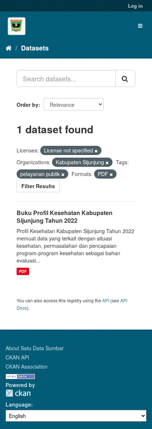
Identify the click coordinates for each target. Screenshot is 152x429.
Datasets (35, 48)
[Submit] (125, 78)
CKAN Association (27, 366)
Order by (27, 104)
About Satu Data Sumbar (35, 348)
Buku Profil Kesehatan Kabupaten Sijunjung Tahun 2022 (65, 216)
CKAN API (17, 357)
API (105, 300)
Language (18, 404)
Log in (135, 5)
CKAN (18, 393)
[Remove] (96, 151)
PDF (23, 271)
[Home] (9, 47)
